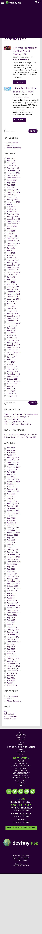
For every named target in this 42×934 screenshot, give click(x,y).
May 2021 (11, 253)
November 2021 (13, 243)
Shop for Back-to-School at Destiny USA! (21, 414)
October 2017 (12, 349)
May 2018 (11, 332)
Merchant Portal (21, 777)
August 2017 (12, 354)
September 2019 (13, 299)
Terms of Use (25, 866)
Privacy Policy (21, 775)
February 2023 (13, 214)
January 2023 (12, 216)
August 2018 (12, 325)
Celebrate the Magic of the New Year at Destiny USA (25, 51)
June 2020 (11, 279)
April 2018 (11, 335)
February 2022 (13, 238)
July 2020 (11, 277)
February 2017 (13, 369)
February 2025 (13, 189)
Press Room (21, 763)
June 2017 (11, 359)
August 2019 (12, 301)
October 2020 (12, 269)
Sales (21, 742)
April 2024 (11, 194)
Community (21, 780)
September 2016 (13, 381)
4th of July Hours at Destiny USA (17, 424)
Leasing (21, 737)
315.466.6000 (21, 860)
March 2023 (12, 211)
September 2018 (13, 323)
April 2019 (11, 308)
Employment (21, 770)
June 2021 (11, 250)
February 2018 (13, 340)
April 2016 (11, 393)
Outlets (21, 739)
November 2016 (13, 376)
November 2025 (13, 173)
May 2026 (11, 163)
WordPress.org (10, 718)
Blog (21, 754)
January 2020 (12, 289)
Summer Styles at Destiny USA (16, 416)
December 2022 (13, 219)
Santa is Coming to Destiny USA (23, 437)
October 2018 (12, 320)
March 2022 (12, 236)
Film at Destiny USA (21, 765)
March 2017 (12, 366)
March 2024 (12, 197)
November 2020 (13, 267)
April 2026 (11, 165)
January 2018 (12, 342)
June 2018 (11, 330)
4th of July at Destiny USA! (15, 421)
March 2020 (12, 284)
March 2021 (12, 257)
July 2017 (11, 357)
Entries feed (9, 714)
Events (21, 744)
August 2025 (12, 180)
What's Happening (21, 59)
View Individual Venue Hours (21, 827)
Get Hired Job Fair (11, 419)
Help (21, 749)
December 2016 (13, 374)
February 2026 (13, 168)
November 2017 (13, 347)
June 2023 (11, 204)
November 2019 (13, 294)
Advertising (21, 768)
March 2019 (12, 311)
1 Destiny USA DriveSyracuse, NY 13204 (21, 856)
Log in (6, 711)
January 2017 (12, 371)
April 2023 (11, 209)
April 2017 (11, 364)
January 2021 (12, 262)
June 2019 (11, 303)
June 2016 (11, 388)
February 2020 (13, 286)
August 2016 (12, 383)
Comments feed (10, 716)
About (21, 761)
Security (21, 751)
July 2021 (11, 248)
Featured (10, 145)
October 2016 (12, 379)
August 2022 (12, 226)
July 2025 (11, 182)
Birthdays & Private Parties (21, 747)
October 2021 (12, 245)
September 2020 (13, 272)
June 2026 (11, 160)
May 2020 (11, 282)
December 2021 (13, 240)
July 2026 (11, 158)
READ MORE (19, 82)
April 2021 (11, 255)
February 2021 (13, 260)
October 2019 (12, 296)
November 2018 (13, 318)
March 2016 (12, 396)
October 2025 (12, 175)
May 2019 (11, 306)
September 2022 (13, 223)
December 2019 (13, 291)
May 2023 (11, 206)
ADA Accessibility (21, 773)
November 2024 (13, 192)
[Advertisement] (21, 21)
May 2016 (11, 391)
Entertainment (12, 142)
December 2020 (13, 265)
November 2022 (13, 221)
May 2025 (11, 187)
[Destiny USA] (21, 842)
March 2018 (12, 337)
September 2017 (13, 352)
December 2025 (13, 170)
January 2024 (12, 199)
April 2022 (11, 233)
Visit (21, 732)
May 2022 (11, 231)
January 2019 (12, 313)
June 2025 (11, 185)
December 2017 (13, 345)
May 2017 (11, 362)
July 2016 (11, 386)
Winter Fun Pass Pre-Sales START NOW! (24, 90)
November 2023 (13, 202)
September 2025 (13, 177)
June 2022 (11, 228)
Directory (21, 735)
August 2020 (12, 274)
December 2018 (13, 316)
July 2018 (11, 328)
